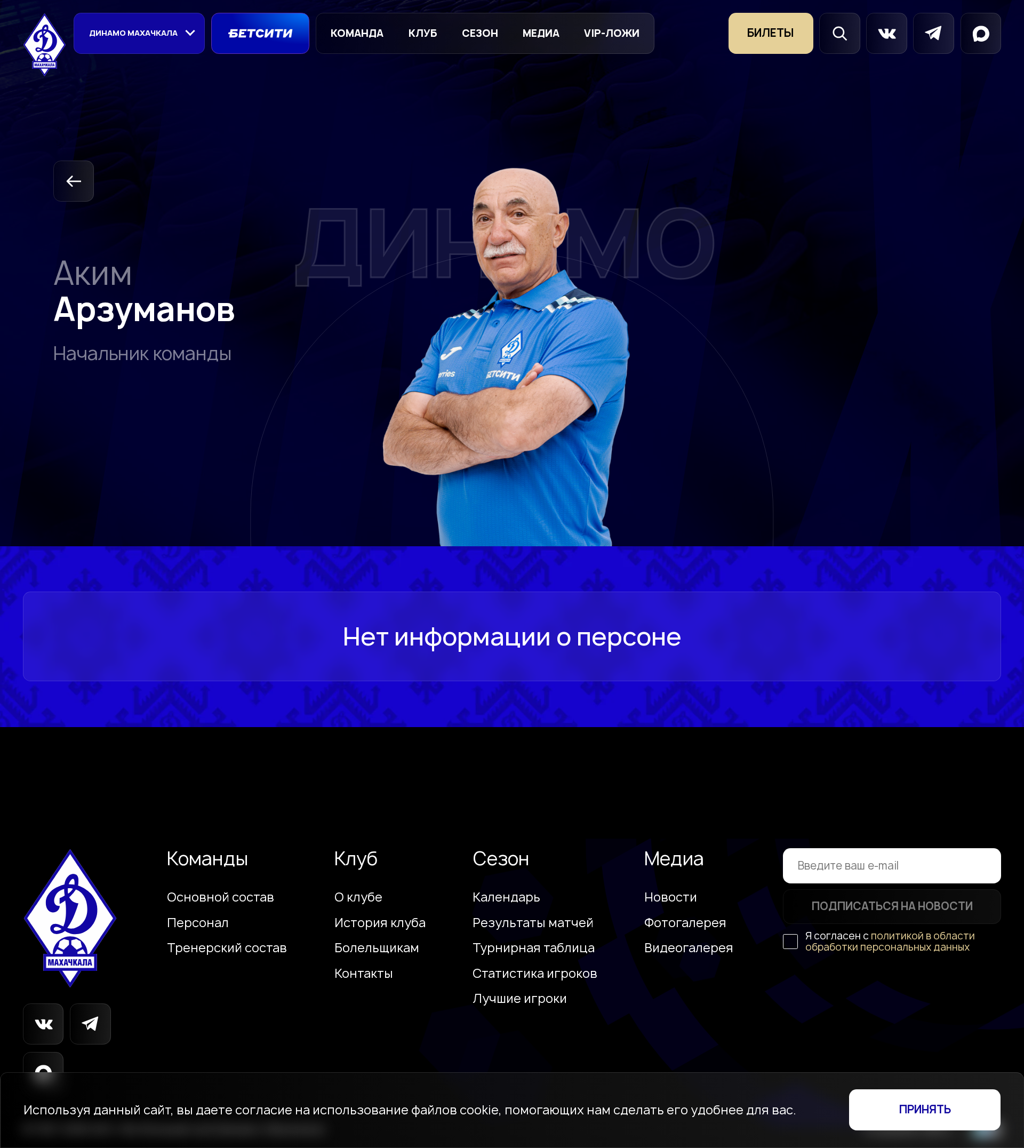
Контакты (363, 973)
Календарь (506, 897)
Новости (670, 897)
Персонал (198, 923)
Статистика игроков (535, 973)
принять (925, 1109)
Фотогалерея (685, 923)
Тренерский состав (227, 948)
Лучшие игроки (520, 999)
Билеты (770, 33)
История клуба (380, 923)
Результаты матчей (533, 923)
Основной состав (220, 897)
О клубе (358, 897)
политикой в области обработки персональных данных (890, 941)
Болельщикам (376, 948)
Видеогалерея (688, 948)
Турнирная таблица (534, 948)
